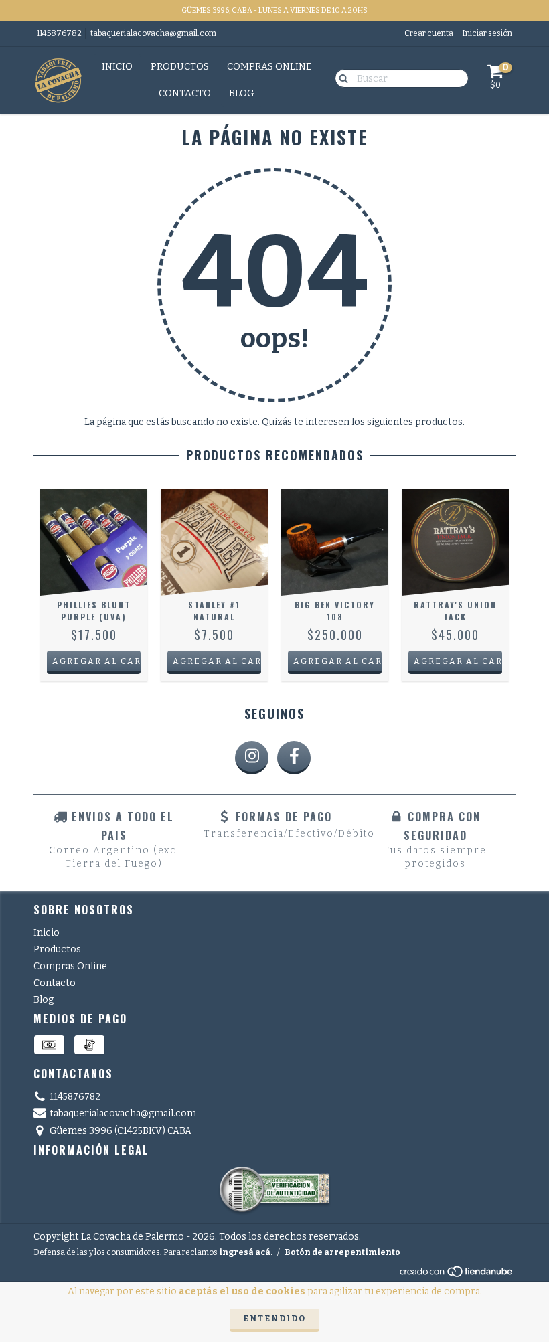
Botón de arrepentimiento (342, 1252)
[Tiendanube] (457, 1275)
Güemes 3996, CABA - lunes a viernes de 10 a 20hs (274, 10)
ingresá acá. (245, 1252)
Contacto (185, 93)
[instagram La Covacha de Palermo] (251, 757)
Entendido (274, 1318)
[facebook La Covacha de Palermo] (294, 757)
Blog (241, 93)
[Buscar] (340, 77)
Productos (180, 66)
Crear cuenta (428, 33)
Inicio (117, 66)
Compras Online (269, 66)
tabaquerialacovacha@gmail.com (153, 33)
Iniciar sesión (487, 33)
